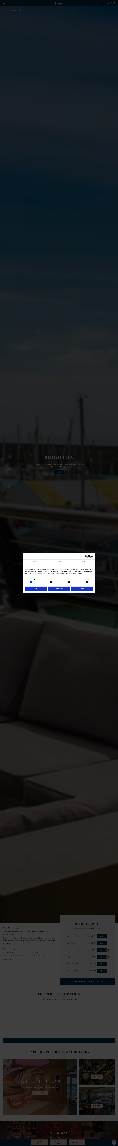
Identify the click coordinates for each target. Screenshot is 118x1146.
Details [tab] (59, 561)
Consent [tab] (35, 561)
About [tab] (83, 561)
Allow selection (59, 588)
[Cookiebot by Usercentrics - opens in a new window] (86, 556)
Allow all (82, 588)
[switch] (50, 582)
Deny (36, 588)
